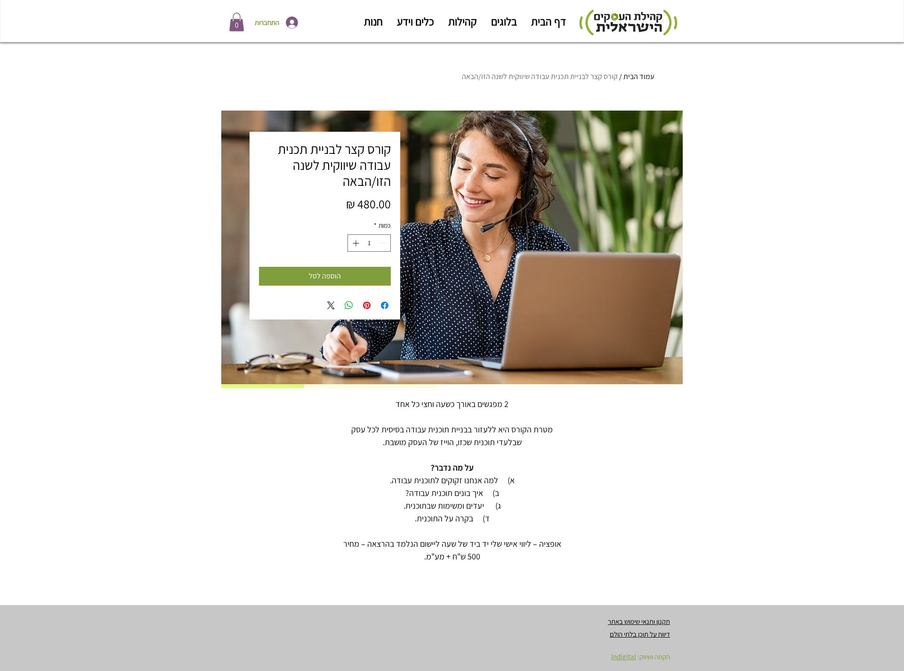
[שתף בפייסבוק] (384, 305)
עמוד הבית (638, 76)
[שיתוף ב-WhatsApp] (349, 305)
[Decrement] (383, 243)
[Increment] (355, 243)
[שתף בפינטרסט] (366, 305)
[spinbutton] (369, 243)
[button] (236, 22)
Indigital (623, 656)
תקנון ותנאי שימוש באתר (639, 621)
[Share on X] (331, 305)
